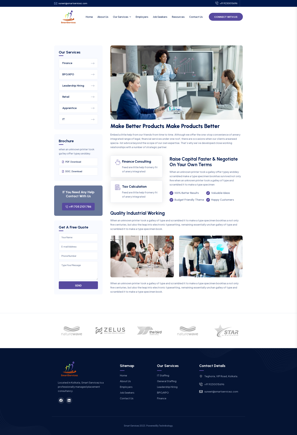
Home (89, 16)
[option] (71, 330)
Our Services (120, 16)
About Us (102, 16)
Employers (142, 16)
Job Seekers (160, 16)
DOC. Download (73, 171)
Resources (178, 16)
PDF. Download (73, 161)
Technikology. (166, 425)
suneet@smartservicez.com (72, 3)
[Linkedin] (69, 400)
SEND (78, 285)
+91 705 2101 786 (80, 206)
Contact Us (196, 16)
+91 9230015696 (228, 3)
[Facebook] (61, 400)
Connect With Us (226, 16)
